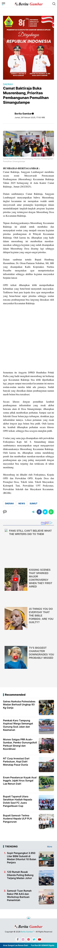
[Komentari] (5, 511)
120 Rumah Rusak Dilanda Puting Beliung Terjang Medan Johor (20, 875)
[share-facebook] (39, 511)
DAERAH (8, 84)
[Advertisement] (28, 338)
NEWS (21, 503)
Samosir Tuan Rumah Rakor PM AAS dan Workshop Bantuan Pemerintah (19, 895)
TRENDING (11, 846)
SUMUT (33, 503)
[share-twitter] (45, 511)
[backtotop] (28, 919)
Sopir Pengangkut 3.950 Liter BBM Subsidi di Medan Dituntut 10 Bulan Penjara (21, 857)
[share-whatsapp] (51, 511)
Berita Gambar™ (27, 932)
